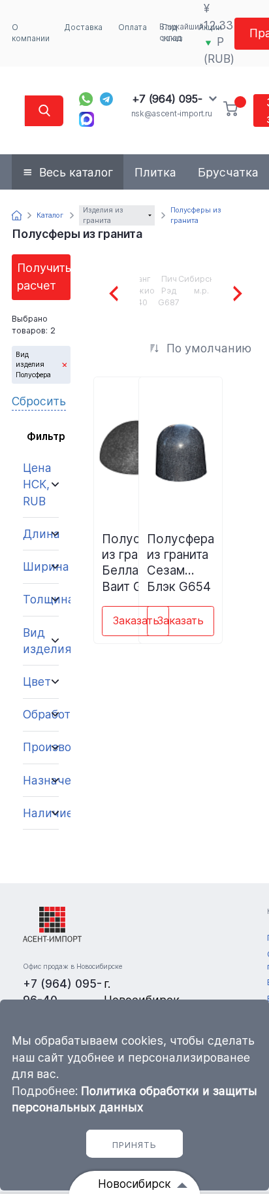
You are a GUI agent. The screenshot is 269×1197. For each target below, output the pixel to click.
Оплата (132, 27)
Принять (134, 1144)
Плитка (155, 172)
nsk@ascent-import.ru (171, 113)
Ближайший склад (181, 32)
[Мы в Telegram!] (107, 99)
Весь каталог (76, 172)
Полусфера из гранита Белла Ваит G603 (135, 562)
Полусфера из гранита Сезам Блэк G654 (180, 562)
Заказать (135, 620)
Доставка (84, 27)
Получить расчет (44, 276)
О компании (31, 33)
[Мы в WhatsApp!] (86, 99)
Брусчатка (228, 172)
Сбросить (39, 401)
